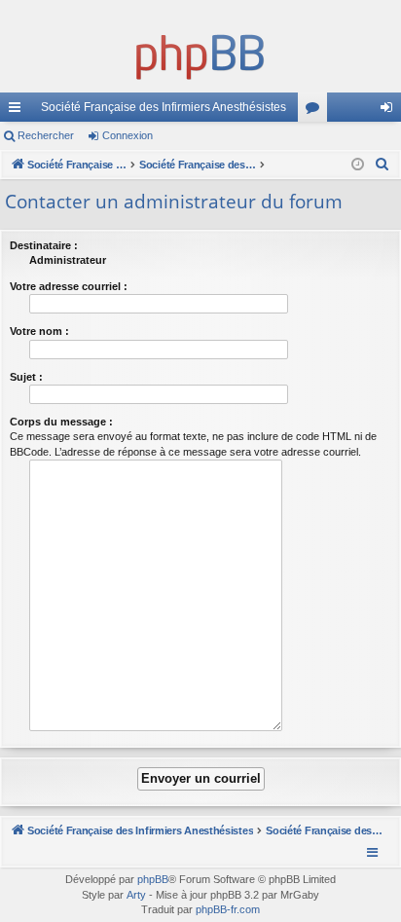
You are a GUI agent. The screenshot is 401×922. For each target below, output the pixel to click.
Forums (316, 111)
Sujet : (26, 377)
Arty (136, 895)
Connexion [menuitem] (390, 111)
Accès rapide (18, 111)
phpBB (152, 879)
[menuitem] (382, 164)
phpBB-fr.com (228, 909)
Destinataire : (44, 245)
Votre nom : (39, 331)
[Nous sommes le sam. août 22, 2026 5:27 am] (357, 165)
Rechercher (46, 135)
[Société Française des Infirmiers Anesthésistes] (200, 53)
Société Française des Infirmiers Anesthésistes (163, 107)
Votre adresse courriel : (69, 286)
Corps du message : (61, 421)
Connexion (127, 135)
